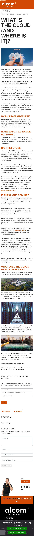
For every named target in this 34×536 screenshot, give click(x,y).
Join (4, 402)
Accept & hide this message (17, 528)
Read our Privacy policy (17, 532)
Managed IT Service (20, 230)
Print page (6, 411)
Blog (6, 14)
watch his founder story (8, 190)
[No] (32, 528)
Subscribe (18, 411)
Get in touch (25, 481)
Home (2, 14)
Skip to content (3, 0)
